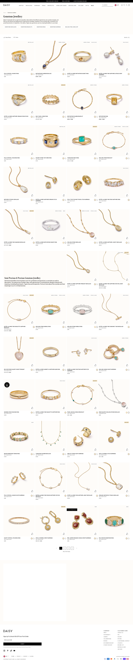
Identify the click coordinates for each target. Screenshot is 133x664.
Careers (106, 636)
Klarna (32, 656)
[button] (129, 5)
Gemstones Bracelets (26, 27)
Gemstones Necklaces (10, 27)
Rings (43, 5)
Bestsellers (72, 5)
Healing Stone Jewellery (71, 27)
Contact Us (120, 632)
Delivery (120, 636)
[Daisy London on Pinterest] (8, 651)
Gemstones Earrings (55, 27)
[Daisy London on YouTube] (14, 650)
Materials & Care (122, 647)
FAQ (118, 634)
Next (77, 548)
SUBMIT (22, 644)
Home (4, 12)
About (105, 632)
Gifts (87, 5)
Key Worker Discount (109, 643)
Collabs (80, 5)
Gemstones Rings (41, 27)
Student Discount (108, 645)
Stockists (120, 643)
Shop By (21, 5)
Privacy (19, 656)
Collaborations (107, 638)
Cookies (25, 656)
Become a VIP (121, 645)
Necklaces (29, 5)
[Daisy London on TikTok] (11, 651)
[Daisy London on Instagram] (4, 651)
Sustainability (107, 634)
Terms (12, 656)
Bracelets (51, 5)
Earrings (37, 5)
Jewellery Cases (61, 5)
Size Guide (120, 649)
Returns (120, 638)
